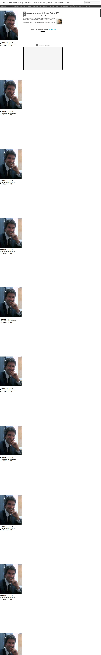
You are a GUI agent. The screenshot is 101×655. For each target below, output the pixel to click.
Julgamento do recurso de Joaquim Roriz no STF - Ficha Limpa (43, 14)
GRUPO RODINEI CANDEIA (62, 6)
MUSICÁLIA (72, 6)
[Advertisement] (70, 35)
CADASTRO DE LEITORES (48, 6)
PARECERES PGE (36, 6)
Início (12, 6)
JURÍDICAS (28, 6)
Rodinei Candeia (52, 29)
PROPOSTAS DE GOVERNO (83, 6)
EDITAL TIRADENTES (19, 6)
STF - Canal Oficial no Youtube (36, 24)
